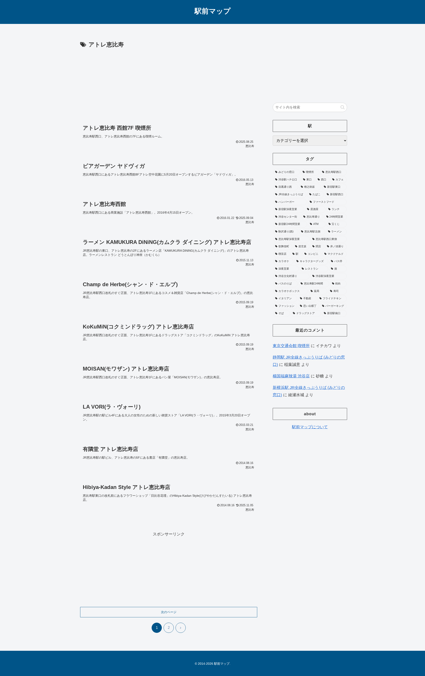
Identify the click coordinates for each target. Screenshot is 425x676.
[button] (342, 107)
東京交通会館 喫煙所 (291, 346)
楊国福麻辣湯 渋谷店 (291, 376)
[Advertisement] (168, 83)
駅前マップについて (310, 427)
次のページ (168, 612)
